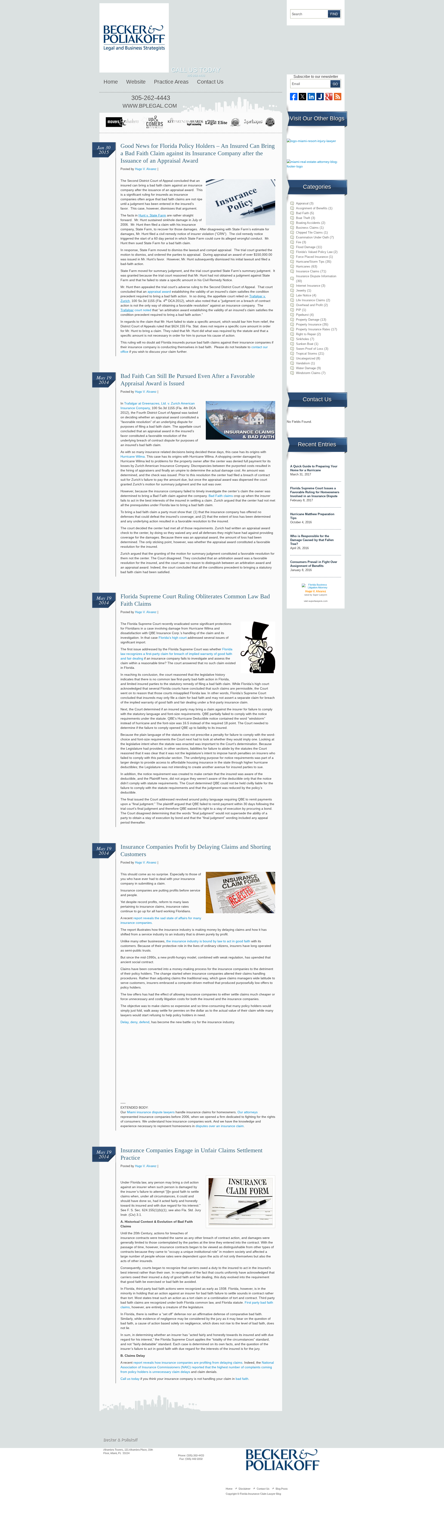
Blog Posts (281, 1488)
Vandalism (303, 363)
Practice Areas (171, 82)
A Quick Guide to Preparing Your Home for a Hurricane (313, 468)
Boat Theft (303, 218)
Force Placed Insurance (312, 257)
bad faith (242, 1379)
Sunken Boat (304, 344)
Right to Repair (306, 334)
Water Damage (306, 368)
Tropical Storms (306, 353)
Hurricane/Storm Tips (310, 261)
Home (111, 82)
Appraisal (302, 203)
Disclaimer (244, 1488)
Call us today (129, 1379)
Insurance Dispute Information (316, 276)
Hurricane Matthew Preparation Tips (312, 516)
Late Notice (303, 295)
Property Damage (307, 319)
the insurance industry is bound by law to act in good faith (208, 941)
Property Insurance (308, 324)
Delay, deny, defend (134, 1022)
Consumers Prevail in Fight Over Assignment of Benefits (313, 564)
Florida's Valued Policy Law (314, 252)
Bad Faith (302, 213)
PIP (298, 310)
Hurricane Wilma (132, 456)
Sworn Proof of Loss (309, 348)
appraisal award (159, 291)
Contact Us (210, 82)
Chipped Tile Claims (309, 232)
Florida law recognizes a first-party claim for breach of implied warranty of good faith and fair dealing (176, 653)
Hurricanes (303, 266)
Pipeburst (302, 314)
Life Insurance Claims (310, 300)
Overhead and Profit (309, 305)
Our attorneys (247, 1112)
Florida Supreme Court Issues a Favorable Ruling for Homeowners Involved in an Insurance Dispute (314, 492)
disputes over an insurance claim (220, 1126)
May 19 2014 (103, 379)
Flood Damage (305, 247)
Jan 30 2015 (104, 149)
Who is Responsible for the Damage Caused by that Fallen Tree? (312, 540)
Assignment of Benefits (311, 208)
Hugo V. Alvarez (146, 169)
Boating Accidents (308, 223)
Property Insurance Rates (313, 329)
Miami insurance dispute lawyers (151, 1112)
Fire (298, 242)
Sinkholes (302, 339)
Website (136, 82)
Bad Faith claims (221, 496)
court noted (135, 310)
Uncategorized (305, 358)
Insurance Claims (307, 271)
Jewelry (301, 290)
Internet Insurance (308, 285)
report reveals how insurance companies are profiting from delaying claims (187, 1362)
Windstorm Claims (308, 373)
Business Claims (307, 227)
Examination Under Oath (312, 237)
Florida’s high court (173, 637)
